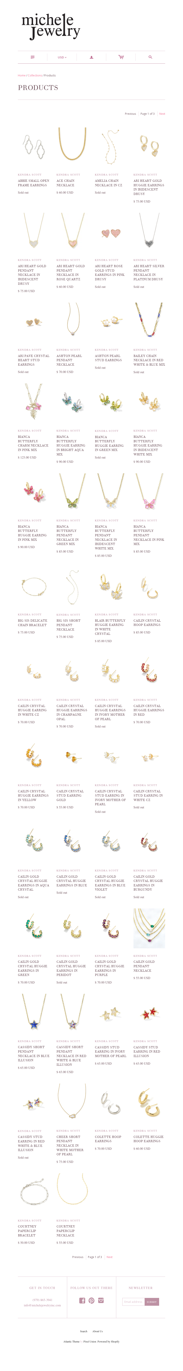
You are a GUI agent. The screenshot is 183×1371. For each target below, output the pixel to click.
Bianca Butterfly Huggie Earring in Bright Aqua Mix (70, 445)
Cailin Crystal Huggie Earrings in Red (148, 710)
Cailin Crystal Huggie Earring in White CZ (32, 710)
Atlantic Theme (71, 1341)
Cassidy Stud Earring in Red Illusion (146, 1051)
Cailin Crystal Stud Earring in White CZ (148, 795)
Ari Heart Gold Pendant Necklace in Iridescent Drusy (32, 274)
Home (22, 75)
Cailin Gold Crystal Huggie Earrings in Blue (71, 881)
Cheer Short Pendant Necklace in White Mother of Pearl (69, 1145)
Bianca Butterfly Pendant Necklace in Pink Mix (148, 535)
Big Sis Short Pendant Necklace (68, 625)
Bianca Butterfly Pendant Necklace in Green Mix (67, 535)
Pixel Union (89, 1341)
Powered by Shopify (108, 1341)
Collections (35, 75)
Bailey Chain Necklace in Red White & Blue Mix (149, 360)
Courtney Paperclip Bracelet (27, 1231)
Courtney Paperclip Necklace (65, 1231)
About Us (97, 1331)
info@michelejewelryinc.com (42, 1305)
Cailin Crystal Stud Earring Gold (70, 795)
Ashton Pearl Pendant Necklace (69, 360)
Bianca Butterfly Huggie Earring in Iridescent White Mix (147, 445)
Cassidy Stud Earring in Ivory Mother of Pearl (110, 1051)
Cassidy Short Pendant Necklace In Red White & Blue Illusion (71, 1055)
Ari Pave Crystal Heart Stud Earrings (33, 360)
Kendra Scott (30, 174)
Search (83, 1331)
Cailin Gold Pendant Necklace (144, 966)
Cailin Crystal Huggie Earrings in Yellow (33, 795)
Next (162, 114)
